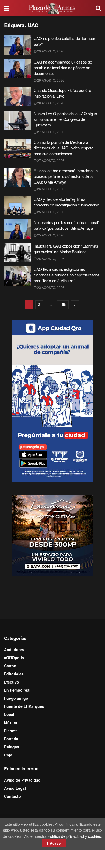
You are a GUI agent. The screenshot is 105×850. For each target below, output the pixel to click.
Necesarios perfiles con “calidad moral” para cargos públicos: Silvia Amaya (66, 225)
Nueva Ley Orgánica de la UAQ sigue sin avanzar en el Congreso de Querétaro (65, 119)
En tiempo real (17, 690)
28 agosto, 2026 (50, 103)
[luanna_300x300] (52, 534)
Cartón (10, 665)
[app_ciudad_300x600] (52, 400)
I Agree (54, 843)
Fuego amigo (16, 698)
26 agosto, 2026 (50, 188)
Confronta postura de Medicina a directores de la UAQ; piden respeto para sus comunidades (63, 147)
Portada (11, 738)
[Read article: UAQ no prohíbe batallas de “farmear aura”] (17, 45)
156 (63, 304)
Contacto (12, 796)
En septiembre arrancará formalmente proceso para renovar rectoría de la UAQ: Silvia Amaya (66, 176)
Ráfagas (11, 746)
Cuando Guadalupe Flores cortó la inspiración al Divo (62, 93)
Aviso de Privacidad (22, 780)
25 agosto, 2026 (50, 211)
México (10, 722)
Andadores (14, 649)
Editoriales (14, 673)
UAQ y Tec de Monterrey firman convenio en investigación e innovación (66, 202)
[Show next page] (75, 304)
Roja (8, 755)
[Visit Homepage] (52, 8)
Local (9, 714)
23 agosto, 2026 (50, 287)
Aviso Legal (15, 788)
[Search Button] (98, 8)
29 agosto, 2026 (50, 51)
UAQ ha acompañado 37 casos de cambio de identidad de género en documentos (63, 67)
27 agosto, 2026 (50, 131)
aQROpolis (14, 657)
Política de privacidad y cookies (74, 836)
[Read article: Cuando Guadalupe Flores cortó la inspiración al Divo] (17, 97)
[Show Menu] (6, 8)
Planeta (11, 730)
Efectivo (11, 682)
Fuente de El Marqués (24, 706)
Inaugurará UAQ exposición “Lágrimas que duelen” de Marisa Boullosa (66, 248)
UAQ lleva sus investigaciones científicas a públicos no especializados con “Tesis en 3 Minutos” (67, 274)
